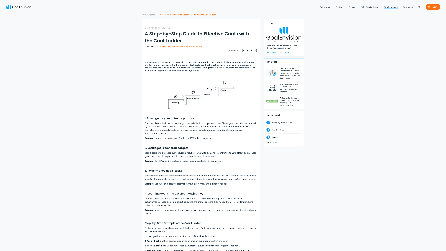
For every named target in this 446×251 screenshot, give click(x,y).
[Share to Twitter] (247, 50)
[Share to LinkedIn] (251, 50)
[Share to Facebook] (244, 50)
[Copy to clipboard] (255, 50)
